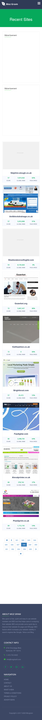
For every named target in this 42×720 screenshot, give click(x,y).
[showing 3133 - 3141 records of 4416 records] (36, 549)
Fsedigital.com (21, 433)
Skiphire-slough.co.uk (21, 172)
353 (18, 549)
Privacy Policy (10, 696)
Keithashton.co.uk (21, 346)
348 (24, 544)
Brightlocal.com (21, 390)
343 (28, 540)
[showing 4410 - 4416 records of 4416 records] (11, 540)
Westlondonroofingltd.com (21, 259)
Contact (7, 683)
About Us (8, 686)
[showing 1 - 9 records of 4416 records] (6, 540)
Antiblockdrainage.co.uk (21, 216)
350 (35, 544)
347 (18, 544)
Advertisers (9, 700)
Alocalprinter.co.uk (21, 477)
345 (6, 544)
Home (6, 679)
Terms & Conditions (12, 693)
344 (34, 540)
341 (17, 540)
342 (23, 540)
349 (30, 544)
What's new (9, 689)
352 (12, 549)
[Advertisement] (21, 59)
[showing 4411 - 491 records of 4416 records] (21, 554)
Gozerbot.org (21, 303)
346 (12, 544)
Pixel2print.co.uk (21, 520)
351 (6, 549)
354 (24, 549)
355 (30, 549)
